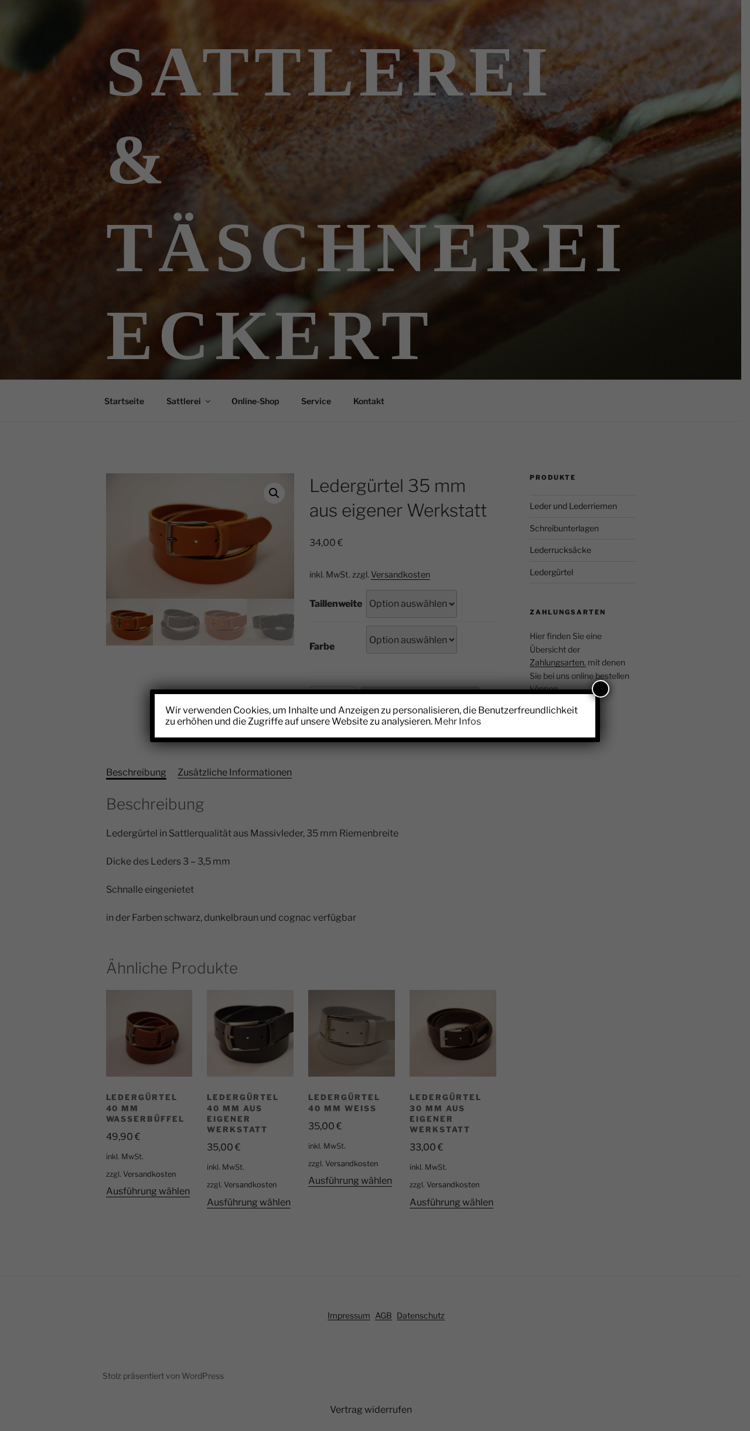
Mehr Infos (457, 721)
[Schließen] (600, 689)
